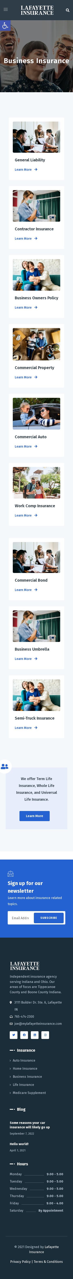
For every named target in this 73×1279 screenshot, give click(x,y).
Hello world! (19, 1144)
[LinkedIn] (35, 1035)
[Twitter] (13, 1035)
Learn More (23, 170)
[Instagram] (45, 1035)
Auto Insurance (24, 1060)
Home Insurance (25, 1068)
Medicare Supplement (29, 1093)
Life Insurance (23, 1085)
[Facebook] (24, 1035)
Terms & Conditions (48, 1262)
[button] (67, 10)
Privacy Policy (20, 1262)
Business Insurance (27, 1077)
